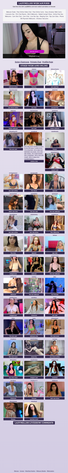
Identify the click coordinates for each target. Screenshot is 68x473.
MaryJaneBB (34, 173)
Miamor (34, 69)
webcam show (13, 87)
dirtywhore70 (13, 131)
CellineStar (13, 277)
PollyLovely (55, 360)
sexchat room (34, 419)
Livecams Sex (10, 14)
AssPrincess (55, 256)
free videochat (54, 232)
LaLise (13, 318)
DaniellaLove (13, 214)
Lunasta (55, 339)
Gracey (13, 235)
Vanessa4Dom (34, 256)
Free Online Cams (38, 12)
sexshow (55, 377)
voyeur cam (54, 170)
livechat (34, 87)
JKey (55, 277)
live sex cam (34, 211)
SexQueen (34, 90)
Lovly (34, 318)
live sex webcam (55, 211)
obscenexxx (13, 401)
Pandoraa (55, 111)
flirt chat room (55, 336)
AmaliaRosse (13, 297)
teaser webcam (13, 128)
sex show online (13, 108)
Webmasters (50, 471)
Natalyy (34, 277)
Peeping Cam (44, 16)
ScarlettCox (54, 214)
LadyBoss (55, 380)
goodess (13, 380)
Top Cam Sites (54, 16)
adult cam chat (13, 211)
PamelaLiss (34, 194)
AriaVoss (13, 111)
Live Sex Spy (34, 16)
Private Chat (35, 62)
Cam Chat (26, 16)
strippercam (13, 274)
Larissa (55, 235)
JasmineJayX (34, 339)
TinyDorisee (34, 360)
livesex (55, 149)
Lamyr (54, 297)
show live (34, 357)
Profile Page (47, 62)
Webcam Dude (11, 12)
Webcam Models (41, 471)
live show (34, 191)
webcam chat (34, 336)
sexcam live (54, 108)
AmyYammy (13, 256)
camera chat (34, 161)
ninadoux (13, 339)
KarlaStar (13, 69)
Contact (22, 471)
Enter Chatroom (22, 62)
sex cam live (55, 87)
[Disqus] (34, 447)
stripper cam (34, 377)
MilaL (34, 235)
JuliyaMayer (54, 318)
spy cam (54, 253)
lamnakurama (13, 90)
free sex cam (13, 149)
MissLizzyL (34, 401)
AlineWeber (13, 360)
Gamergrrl (55, 194)
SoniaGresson (13, 173)
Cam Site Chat (17, 16)
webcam (34, 274)
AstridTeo (34, 297)
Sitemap (16, 471)
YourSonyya (13, 194)
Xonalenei (34, 131)
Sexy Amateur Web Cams (53, 12)
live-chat (13, 253)
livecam (34, 398)
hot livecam (54, 294)
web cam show (54, 398)
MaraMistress (55, 152)
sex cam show (34, 232)
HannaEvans (34, 111)
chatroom (34, 315)
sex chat (34, 108)
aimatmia (55, 90)
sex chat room (13, 377)
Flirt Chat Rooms (21, 14)
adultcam (13, 294)
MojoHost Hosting (30, 471)
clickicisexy (34, 214)
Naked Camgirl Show (45, 14)
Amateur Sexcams (42, 18)
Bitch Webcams (32, 14)
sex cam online (13, 191)
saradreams (54, 131)
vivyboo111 (34, 380)
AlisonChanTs (55, 69)
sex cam (34, 128)
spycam (55, 191)
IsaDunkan (55, 173)
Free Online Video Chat (24, 12)
